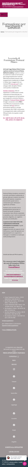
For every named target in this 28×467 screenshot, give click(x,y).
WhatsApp (15, 280)
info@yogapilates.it (17, 7)
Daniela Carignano (8, 91)
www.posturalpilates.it (13, 274)
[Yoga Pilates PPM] (14, 12)
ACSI (13, 105)
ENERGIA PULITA (11, 330)
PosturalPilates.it (14, 267)
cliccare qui (14, 84)
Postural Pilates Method (17, 100)
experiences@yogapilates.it (10, 325)
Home (2, 32)
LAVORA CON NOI (14, 452)
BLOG (14, 360)
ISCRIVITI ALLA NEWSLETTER (14, 447)
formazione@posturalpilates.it (13, 276)
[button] (14, 356)
